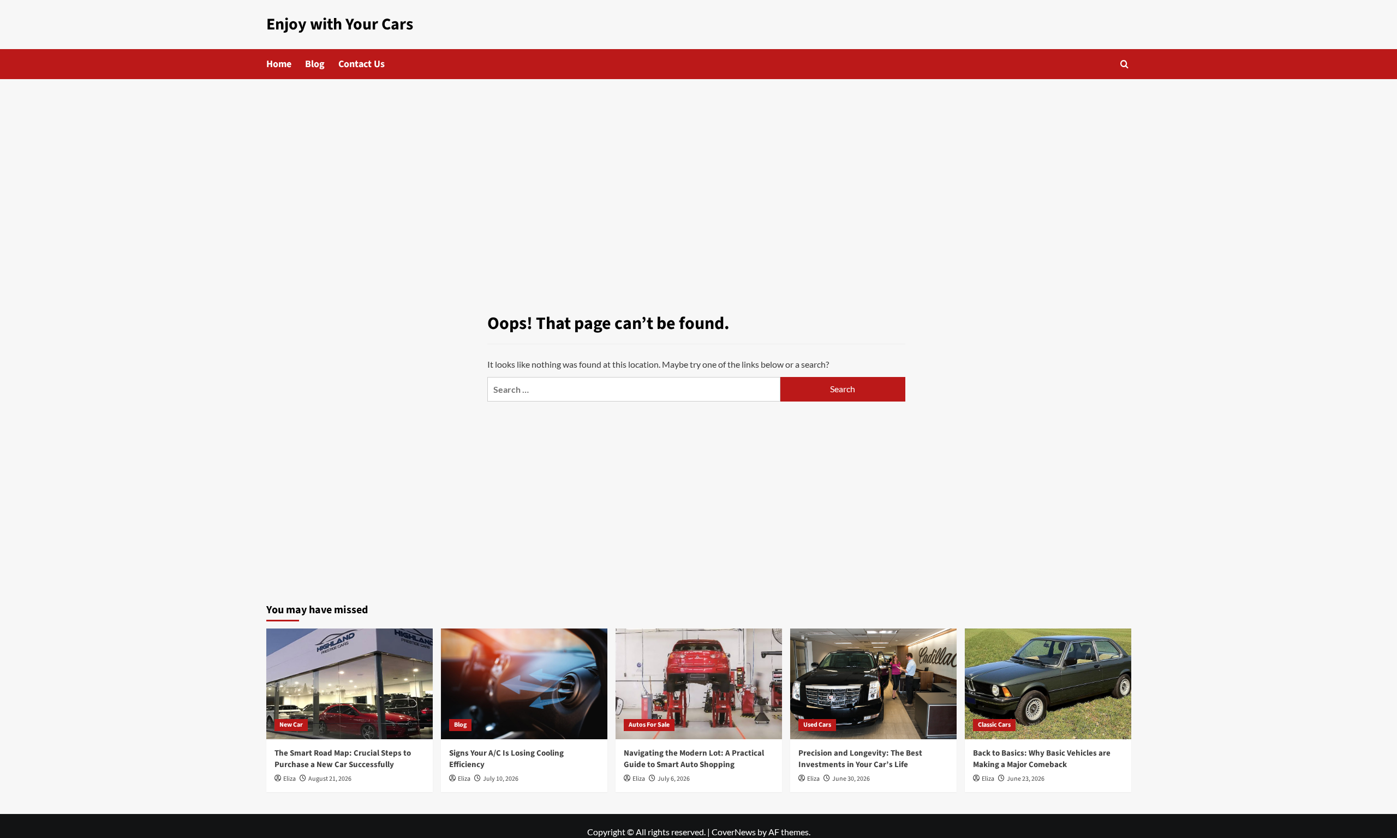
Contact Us (361, 64)
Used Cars (817, 724)
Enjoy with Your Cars (339, 24)
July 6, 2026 (674, 778)
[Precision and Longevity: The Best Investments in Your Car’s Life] (873, 683)
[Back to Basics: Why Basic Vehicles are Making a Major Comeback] (1048, 683)
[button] (1124, 64)
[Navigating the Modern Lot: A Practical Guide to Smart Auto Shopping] (699, 683)
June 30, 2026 (851, 778)
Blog (315, 64)
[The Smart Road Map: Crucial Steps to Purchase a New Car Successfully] (349, 683)
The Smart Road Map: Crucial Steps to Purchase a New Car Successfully (342, 758)
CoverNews (734, 832)
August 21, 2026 (329, 778)
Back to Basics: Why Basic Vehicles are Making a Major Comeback (1042, 758)
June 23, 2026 (1025, 778)
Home (278, 64)
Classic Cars (994, 724)
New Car (291, 724)
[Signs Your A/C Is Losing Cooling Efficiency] (524, 683)
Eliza (289, 778)
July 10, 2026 (500, 778)
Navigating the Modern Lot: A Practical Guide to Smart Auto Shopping (694, 758)
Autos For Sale (649, 724)
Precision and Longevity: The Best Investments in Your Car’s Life (860, 758)
